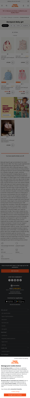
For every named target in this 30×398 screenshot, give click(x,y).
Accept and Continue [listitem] (15, 395)
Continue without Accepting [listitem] (21, 358)
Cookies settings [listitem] (15, 391)
